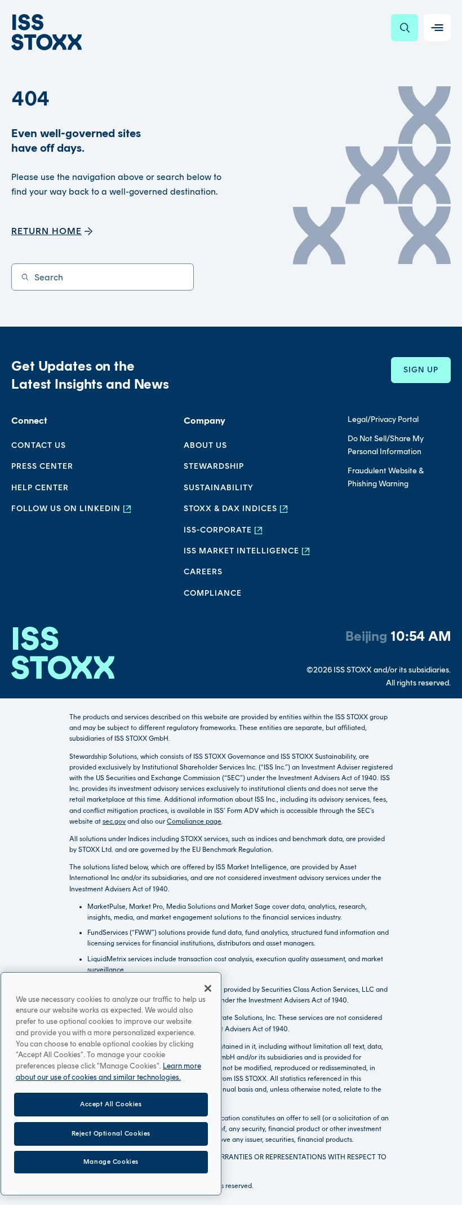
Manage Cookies (111, 1162)
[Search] (404, 27)
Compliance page (194, 821)
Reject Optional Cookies (111, 1133)
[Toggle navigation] (437, 27)
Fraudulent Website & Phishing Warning (386, 477)
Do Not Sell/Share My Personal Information (386, 445)
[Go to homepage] (62, 658)
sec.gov (114, 821)
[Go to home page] (46, 32)
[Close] (208, 988)
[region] (111, 1083)
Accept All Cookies (110, 1104)
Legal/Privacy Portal (383, 419)
